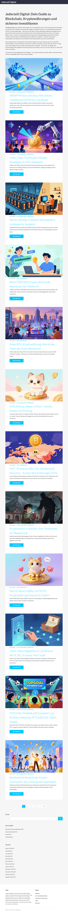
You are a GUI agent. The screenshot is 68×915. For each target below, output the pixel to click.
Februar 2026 (9, 864)
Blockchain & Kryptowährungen (25, 91)
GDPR (36, 900)
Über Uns (37, 893)
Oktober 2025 (10, 874)
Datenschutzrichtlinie (41, 898)
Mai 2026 (8, 856)
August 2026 (9, 848)
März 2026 (9, 861)
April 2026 (9, 858)
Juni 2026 (8, 853)
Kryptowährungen (22, 278)
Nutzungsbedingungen (41, 895)
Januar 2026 (9, 866)
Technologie (9, 837)
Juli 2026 (8, 851)
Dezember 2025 (10, 869)
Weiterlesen (16, 112)
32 (44, 806)
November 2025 (10, 872)
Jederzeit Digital (8, 2)
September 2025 (10, 877)
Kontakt (37, 903)
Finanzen (8, 834)
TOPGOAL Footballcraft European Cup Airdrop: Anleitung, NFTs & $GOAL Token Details (33, 717)
